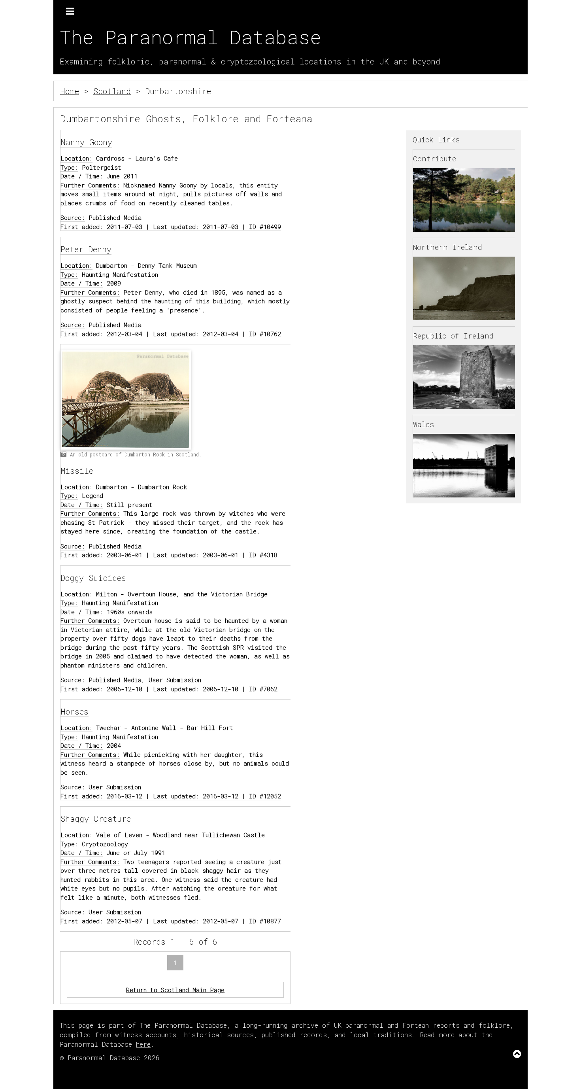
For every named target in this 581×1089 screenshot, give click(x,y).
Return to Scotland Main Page (175, 990)
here (143, 1044)
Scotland (112, 91)
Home (69, 91)
